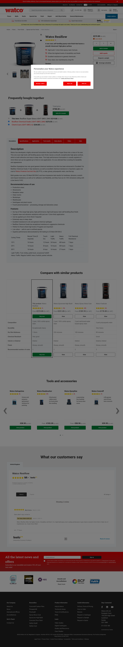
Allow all (84, 83)
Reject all (69, 83)
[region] (62, 77)
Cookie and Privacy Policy (67, 78)
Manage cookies (40, 83)
